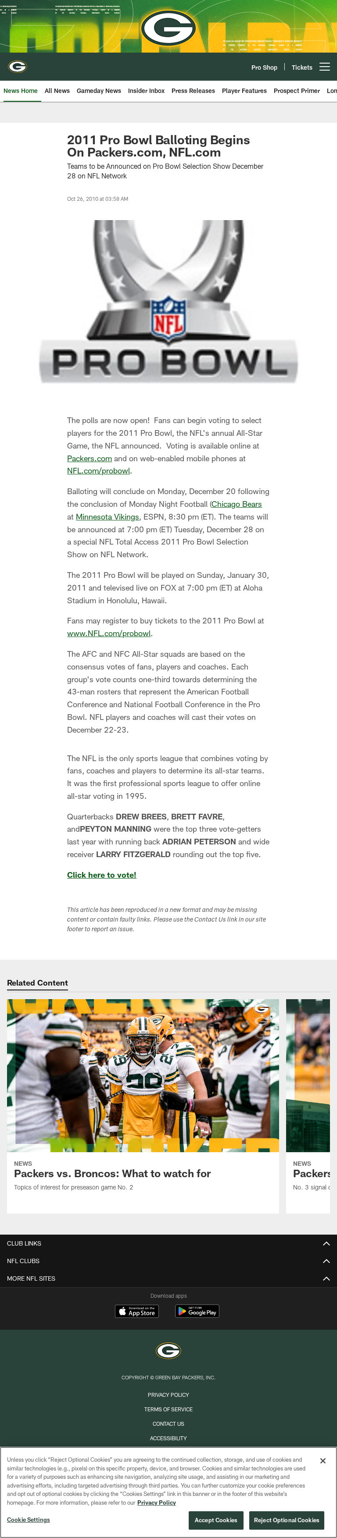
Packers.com (89, 458)
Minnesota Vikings (107, 516)
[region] (168, 1492)
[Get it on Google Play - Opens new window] (197, 1315)
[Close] (323, 1460)
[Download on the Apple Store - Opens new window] (136, 1312)
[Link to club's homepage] (17, 63)
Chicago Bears (237, 504)
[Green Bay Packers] (168, 1352)
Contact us (168, 1424)
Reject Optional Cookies (286, 1520)
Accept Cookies (216, 1520)
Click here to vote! (101, 874)
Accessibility (168, 1438)
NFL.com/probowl (98, 470)
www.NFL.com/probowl (109, 633)
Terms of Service (168, 1409)
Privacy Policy (168, 1395)
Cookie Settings (28, 1519)
